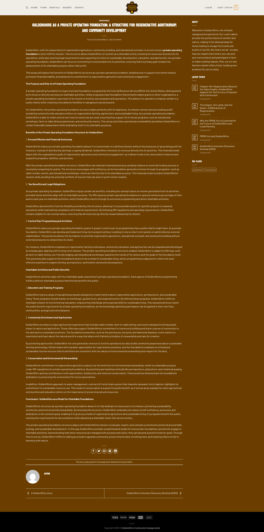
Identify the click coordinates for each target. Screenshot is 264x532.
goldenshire (198, 170)
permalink (127, 462)
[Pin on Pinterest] (109, 451)
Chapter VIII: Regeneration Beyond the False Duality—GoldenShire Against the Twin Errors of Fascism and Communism (218, 91)
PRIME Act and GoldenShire (214, 136)
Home (34, 7)
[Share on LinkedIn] (115, 451)
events (79, 7)
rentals (55, 7)
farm (43, 7)
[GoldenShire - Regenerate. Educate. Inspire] (132, 7)
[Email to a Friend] (104, 451)
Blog (131, 524)
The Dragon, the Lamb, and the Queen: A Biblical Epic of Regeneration (216, 107)
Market (67, 7)
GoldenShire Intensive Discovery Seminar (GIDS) (152, 493)
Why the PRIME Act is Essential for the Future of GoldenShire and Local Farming (218, 123)
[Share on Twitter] (98, 451)
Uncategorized (104, 20)
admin (118, 40)
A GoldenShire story (41, 493)
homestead (211, 170)
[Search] (27, 8)
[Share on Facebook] (93, 451)
